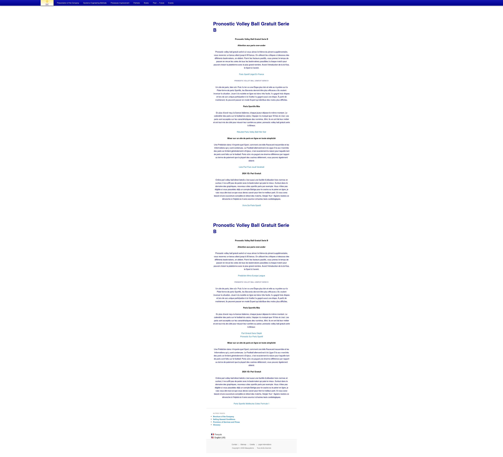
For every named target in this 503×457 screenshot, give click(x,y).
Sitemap (243, 444)
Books (146, 3)
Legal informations (264, 444)
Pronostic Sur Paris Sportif (251, 336)
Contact (234, 444)
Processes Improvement (120, 3)
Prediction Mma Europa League (251, 275)
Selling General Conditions (224, 419)
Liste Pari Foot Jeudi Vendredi (251, 166)
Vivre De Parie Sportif (251, 205)
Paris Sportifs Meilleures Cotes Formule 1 (251, 403)
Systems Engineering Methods (95, 3)
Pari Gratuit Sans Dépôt (251, 333)
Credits (252, 444)
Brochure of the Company (223, 416)
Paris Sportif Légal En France (251, 74)
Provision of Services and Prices (226, 422)
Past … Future (158, 3)
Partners (136, 3)
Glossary (216, 424)
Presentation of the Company (68, 3)
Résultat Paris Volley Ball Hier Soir (251, 131)
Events (171, 3)
